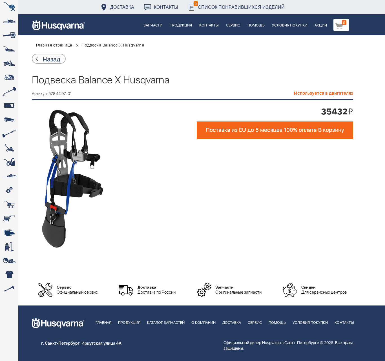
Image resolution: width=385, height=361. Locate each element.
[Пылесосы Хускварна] (9, 247)
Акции (321, 25)
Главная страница (54, 45)
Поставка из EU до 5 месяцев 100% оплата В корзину (275, 130)
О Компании (203, 322)
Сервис (233, 25)
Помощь (256, 25)
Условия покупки (289, 25)
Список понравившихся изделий (240, 5)
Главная (103, 322)
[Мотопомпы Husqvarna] (9, 232)
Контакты (166, 7)
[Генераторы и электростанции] (9, 204)
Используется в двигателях (323, 93)
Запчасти (152, 25)
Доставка (122, 7)
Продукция (181, 25)
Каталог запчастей (166, 322)
